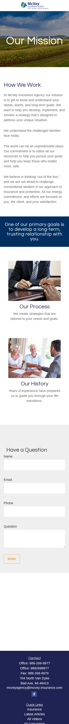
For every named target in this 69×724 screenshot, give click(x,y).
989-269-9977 (39, 663)
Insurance (34, 709)
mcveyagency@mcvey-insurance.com (34, 688)
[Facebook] (34, 694)
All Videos (34, 719)
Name (8, 456)
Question (10, 526)
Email (8, 480)
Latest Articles (34, 714)
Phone (8, 503)
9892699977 (40, 668)
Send (12, 559)
